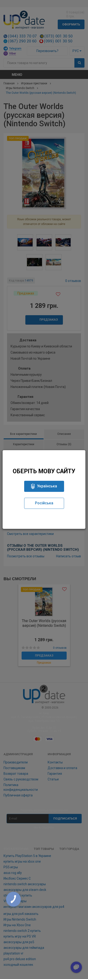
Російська (44, 503)
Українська (47, 486)
